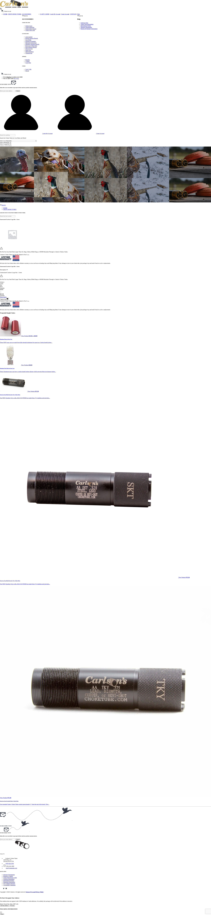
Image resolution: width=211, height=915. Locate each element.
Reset (2, 145)
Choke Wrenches (29, 27)
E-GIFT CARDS (44, 14)
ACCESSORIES (26, 14)
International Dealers (8, 880)
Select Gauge (4, 144)
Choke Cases (28, 26)
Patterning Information (9, 882)
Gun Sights (28, 40)
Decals (27, 71)
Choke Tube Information (87, 24)
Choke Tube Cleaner (30, 29)
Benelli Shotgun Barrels (31, 38)
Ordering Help (84, 23)
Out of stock (3, 297)
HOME (5, 208)
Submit (18, 91)
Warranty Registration (86, 27)
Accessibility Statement (9, 885)
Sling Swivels (29, 48)
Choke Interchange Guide (10, 877)
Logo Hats (28, 62)
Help (78, 14)
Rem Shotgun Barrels (31, 47)
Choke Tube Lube (30, 30)
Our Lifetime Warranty (9, 883)
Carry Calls (28, 69)
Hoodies (27, 59)
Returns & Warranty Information (89, 28)
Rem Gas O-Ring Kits (31, 45)
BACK (3, 205)
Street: (2, 904)
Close (2, 914)
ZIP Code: (15, 904)
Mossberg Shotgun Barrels (32, 44)
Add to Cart (3, 299)
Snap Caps (28, 50)
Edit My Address (5, 905)
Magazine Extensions (31, 43)
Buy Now (16, 78)
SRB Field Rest (29, 51)
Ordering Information (8, 879)
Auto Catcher (28, 37)
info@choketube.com (11, 868)
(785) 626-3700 (10, 863)
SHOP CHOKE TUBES (14, 14)
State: (11, 904)
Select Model (4, 142)
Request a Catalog (8, 876)
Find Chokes (8, 145)
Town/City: (7, 904)
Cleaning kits (28, 53)
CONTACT (73, 14)
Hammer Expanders (30, 41)
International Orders (86, 25)
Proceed (12, 905)
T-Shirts (27, 61)
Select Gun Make (5, 141)
